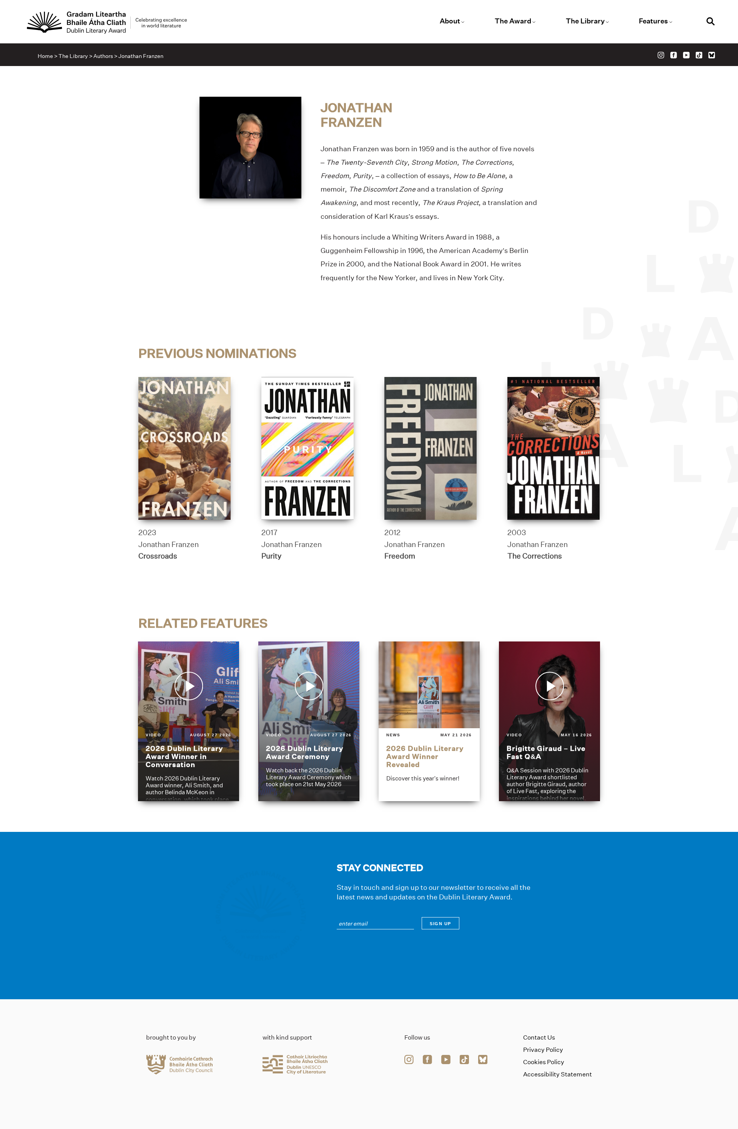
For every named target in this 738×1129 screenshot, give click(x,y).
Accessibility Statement (557, 1074)
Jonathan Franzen (168, 544)
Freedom (399, 555)
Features (653, 21)
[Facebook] (673, 55)
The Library (585, 21)
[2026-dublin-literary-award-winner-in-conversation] (188, 721)
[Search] (710, 22)
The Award (513, 21)
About (450, 21)
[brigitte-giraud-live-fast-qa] (549, 721)
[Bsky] (711, 55)
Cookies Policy (543, 1062)
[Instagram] (661, 55)
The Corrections (534, 555)
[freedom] (430, 448)
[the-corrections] (553, 448)
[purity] (307, 448)
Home (45, 56)
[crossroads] (184, 448)
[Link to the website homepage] (107, 23)
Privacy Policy (543, 1049)
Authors (103, 56)
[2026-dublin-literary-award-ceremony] (308, 721)
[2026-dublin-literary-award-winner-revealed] (429, 721)
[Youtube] (686, 55)
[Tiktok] (699, 55)
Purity (271, 555)
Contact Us (539, 1037)
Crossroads (157, 555)
